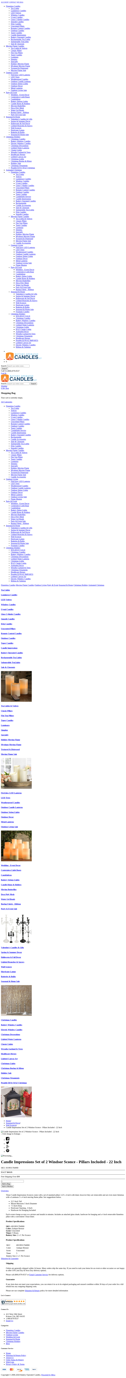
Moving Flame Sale (18, 70)
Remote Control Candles (20, 28)
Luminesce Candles (18, 11)
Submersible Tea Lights (25, 210)
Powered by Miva (48, 1375)
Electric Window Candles (21, 143)
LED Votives (16, 13)
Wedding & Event (13, 1337)
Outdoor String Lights (19, 84)
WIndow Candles (17, 15)
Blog (8, 1344)
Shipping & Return (32, 1291)
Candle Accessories (23, 205)
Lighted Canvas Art (18, 157)
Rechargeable (21, 203)
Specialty (14, 62)
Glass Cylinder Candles (20, 19)
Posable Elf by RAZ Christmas (23, 168)
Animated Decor (22, 332)
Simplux (14, 59)
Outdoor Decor (17, 86)
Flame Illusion (21, 265)
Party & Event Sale (18, 115)
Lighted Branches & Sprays (21, 126)
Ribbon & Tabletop (23, 347)
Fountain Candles (22, 312)
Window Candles (22, 181)
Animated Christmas (14, 170)
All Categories (6, 402)
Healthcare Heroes (18, 154)
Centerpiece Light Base (25, 272)
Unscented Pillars (17, 26)
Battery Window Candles (20, 141)
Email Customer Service (38, 1275)
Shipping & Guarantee (9, 1258)
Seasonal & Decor (13, 1123)
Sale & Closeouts (17, 44)
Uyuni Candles (17, 17)
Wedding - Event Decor (20, 95)
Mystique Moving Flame (20, 66)
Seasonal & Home (13, 117)
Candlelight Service (23, 197)
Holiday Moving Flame (20, 64)
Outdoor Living (12, 73)
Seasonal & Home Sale (20, 135)
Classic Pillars (16, 50)
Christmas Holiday (13, 137)
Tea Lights (15, 8)
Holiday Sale (16, 163)
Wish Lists (10, 1362)
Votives (19, 177)
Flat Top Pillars (17, 53)
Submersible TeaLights (20, 42)
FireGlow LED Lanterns (20, 75)
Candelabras (15, 99)
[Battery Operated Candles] (24, 359)
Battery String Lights (24, 276)
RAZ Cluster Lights (23, 329)
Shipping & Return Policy (16, 1355)
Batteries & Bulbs (18, 132)
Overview (5, 1191)
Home (8, 1121)
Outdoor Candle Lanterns (21, 81)
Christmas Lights (17, 159)
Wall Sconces (16, 128)
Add (6, 1184)
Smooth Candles (17, 22)
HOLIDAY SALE (23, 316)
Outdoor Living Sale (19, 90)
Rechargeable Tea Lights (20, 39)
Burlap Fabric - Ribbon (20, 112)
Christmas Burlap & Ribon (21, 161)
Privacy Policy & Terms (15, 1364)
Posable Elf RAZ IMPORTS (27, 340)
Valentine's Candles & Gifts (21, 119)
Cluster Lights (16, 150)
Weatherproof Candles (19, 79)
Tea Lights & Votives (19, 48)
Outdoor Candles (17, 31)
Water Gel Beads (17, 110)
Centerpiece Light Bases (20, 97)
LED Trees (15, 77)
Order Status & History (15, 1360)
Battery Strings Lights (19, 101)
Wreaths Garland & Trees (21, 152)
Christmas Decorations (19, 146)
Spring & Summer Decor (20, 121)
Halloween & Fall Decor (20, 123)
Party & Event (11, 92)
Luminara (14, 57)
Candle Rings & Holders (20, 104)
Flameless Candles (13, 6)
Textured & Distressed (19, 68)
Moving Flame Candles (15, 46)
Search (3, 366)
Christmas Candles (18, 139)
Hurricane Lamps (17, 130)
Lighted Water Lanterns (20, 148)
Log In (3, 373)
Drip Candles (16, 24)
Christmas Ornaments (19, 166)
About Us (10, 1358)
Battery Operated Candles (21, 37)
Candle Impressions (18, 35)
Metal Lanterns (17, 88)
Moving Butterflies (18, 106)
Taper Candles (16, 33)
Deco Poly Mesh (17, 108)
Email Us (9, 1321)
